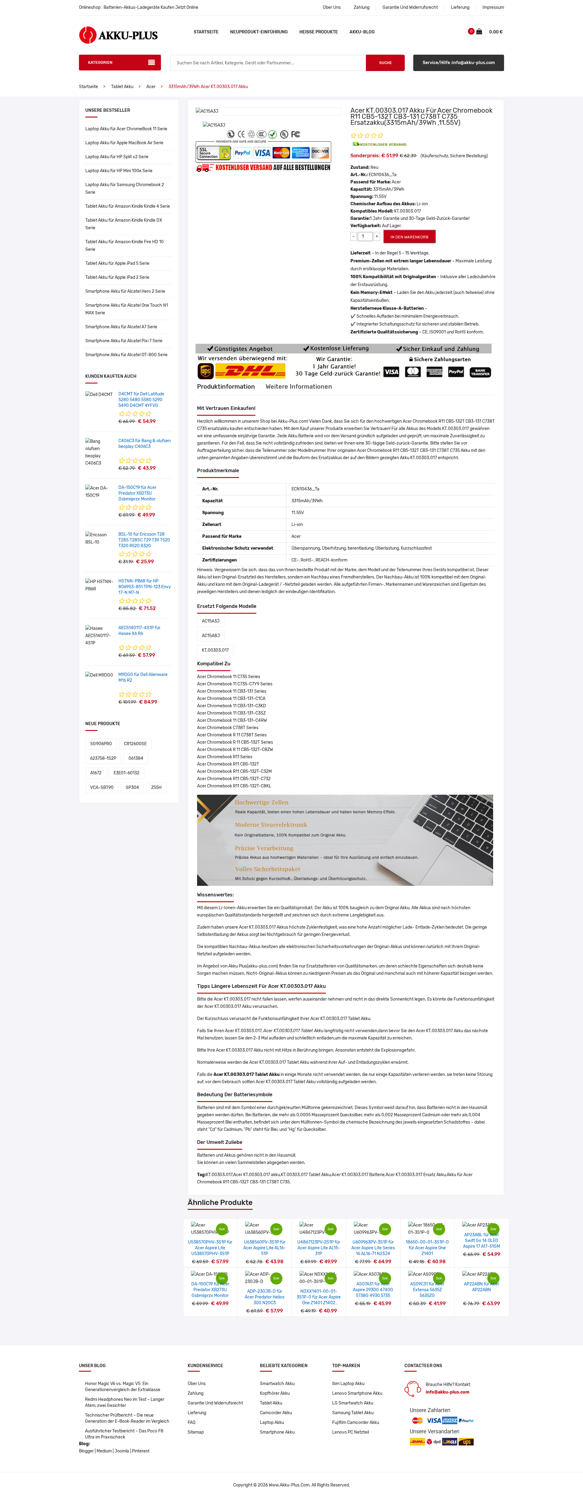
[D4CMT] (99, 394)
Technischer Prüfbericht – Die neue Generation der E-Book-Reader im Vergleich (127, 1418)
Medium (104, 1451)
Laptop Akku (272, 1422)
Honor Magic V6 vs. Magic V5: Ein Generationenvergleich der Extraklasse (122, 1386)
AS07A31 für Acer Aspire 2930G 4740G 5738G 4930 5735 (373, 1289)
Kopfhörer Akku (275, 1393)
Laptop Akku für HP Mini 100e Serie (118, 170)
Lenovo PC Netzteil (350, 1432)
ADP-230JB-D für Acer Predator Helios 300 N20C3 (265, 1297)
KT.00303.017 (215, 650)
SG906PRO (101, 743)
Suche (385, 63)
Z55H (156, 787)
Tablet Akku (122, 86)
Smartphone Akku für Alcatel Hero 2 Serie (125, 291)
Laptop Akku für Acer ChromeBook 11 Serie (126, 128)
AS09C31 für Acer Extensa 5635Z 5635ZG (427, 1289)
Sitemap (196, 1432)
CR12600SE (135, 743)
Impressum (493, 7)
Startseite (206, 32)
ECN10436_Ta (383, 174)
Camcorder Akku (276, 1412)
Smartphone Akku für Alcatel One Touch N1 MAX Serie (126, 309)
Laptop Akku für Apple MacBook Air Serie (124, 142)
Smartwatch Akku (277, 1383)
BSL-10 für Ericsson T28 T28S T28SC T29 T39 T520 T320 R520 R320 (144, 540)
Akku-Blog (362, 32)
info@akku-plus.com (447, 1392)
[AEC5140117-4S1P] (99, 635)
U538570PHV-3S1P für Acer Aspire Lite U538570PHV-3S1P (210, 1248)
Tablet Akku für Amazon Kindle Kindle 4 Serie (127, 206)
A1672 (95, 773)
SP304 (132, 787)
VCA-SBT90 (102, 787)
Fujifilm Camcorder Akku (355, 1422)
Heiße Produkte (318, 32)
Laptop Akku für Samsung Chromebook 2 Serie (124, 188)
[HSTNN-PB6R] (99, 585)
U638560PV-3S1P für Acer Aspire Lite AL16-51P (264, 1248)
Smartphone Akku (277, 1432)
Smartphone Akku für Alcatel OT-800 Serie (126, 354)
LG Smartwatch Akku (352, 1403)
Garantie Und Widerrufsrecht (410, 7)
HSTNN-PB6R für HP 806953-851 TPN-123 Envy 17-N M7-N (144, 586)
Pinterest (140, 1451)
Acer (150, 86)
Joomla (121, 1451)
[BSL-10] (99, 538)
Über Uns (332, 7)
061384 (135, 758)
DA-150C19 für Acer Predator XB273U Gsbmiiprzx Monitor (137, 493)
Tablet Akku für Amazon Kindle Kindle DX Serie (123, 224)
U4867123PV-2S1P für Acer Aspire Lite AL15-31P (318, 1248)
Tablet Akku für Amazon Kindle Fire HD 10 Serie (124, 245)
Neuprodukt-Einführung (259, 32)
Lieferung (460, 7)
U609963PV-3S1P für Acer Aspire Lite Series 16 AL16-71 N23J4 (373, 1248)
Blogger (86, 1451)
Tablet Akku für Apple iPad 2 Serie (117, 277)
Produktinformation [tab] (226, 386)
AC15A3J (211, 621)
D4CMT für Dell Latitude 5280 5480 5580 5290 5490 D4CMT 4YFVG (141, 399)
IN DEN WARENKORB (409, 237)
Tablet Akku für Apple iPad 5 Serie (117, 263)
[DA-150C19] (99, 491)
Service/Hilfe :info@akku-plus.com (459, 62)
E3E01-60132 (126, 773)
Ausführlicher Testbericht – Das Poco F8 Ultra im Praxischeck (124, 1434)
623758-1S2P (103, 758)
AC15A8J (211, 635)
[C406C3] (99, 452)
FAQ (191, 1422)
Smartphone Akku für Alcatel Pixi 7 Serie (123, 340)
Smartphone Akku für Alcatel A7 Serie (121, 326)
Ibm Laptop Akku (348, 1383)
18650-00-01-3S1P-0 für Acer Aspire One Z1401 (427, 1248)
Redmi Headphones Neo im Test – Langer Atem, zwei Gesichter (124, 1402)
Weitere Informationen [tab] (299, 386)
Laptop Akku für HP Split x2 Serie (116, 156)
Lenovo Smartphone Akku (357, 1393)
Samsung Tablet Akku (352, 1412)
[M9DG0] (99, 675)
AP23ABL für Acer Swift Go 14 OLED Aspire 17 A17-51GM (481, 1240)
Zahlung (362, 7)
